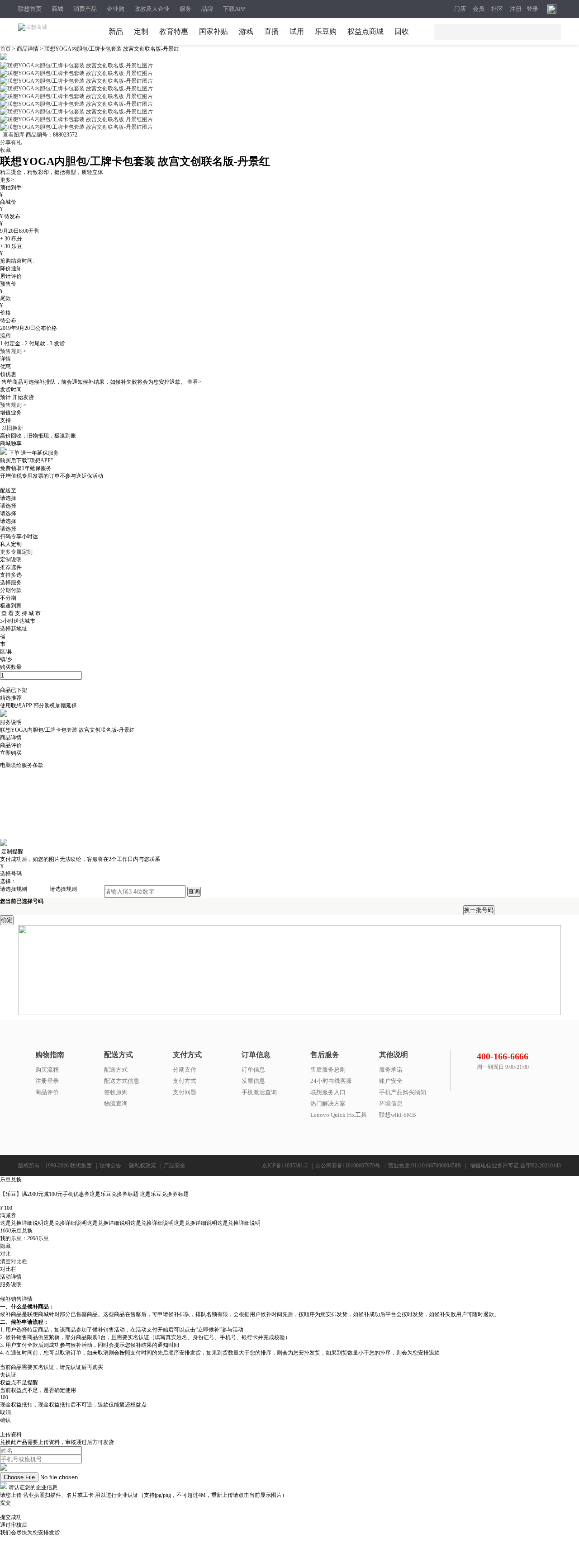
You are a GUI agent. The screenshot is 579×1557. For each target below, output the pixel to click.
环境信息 (391, 1103)
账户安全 (391, 1081)
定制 (141, 31)
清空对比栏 (13, 1261)
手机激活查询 (259, 1092)
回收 (401, 31)
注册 (516, 9)
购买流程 (47, 1069)
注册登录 (47, 1081)
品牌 (207, 8)
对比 (5, 1254)
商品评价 (47, 1092)
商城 (57, 8)
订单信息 (253, 1069)
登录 (532, 9)
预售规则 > (13, 351)
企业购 (115, 8)
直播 (271, 31)
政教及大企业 (152, 8)
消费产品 (85, 8)
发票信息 (253, 1081)
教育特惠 (173, 31)
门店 (460, 9)
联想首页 (30, 8)
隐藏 (5, 1246)
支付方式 (184, 1081)
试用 (297, 31)
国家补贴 (213, 31)
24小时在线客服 (331, 1081)
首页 (6, 49)
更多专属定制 (16, 552)
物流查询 (116, 1103)
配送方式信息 (121, 1081)
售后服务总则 (328, 1069)
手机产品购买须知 (402, 1092)
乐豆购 (326, 31)
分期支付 (184, 1069)
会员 (478, 9)
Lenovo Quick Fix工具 (338, 1115)
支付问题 (184, 1092)
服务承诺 (391, 1069)
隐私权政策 (142, 1165)
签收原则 (116, 1092)
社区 (497, 9)
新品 (116, 31)
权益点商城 (365, 31)
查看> (194, 382)
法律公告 (110, 1165)
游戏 (246, 31)
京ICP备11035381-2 (285, 1165)
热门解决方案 (328, 1103)
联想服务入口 (328, 1092)
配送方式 (116, 1069)
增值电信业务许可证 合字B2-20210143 (515, 1165)
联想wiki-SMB (397, 1115)
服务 (185, 8)
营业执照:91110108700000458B (424, 1165)
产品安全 (174, 1165)
